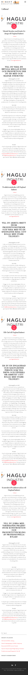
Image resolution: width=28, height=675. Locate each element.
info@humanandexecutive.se (9, 155)
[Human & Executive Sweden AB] (6, 4)
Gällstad (14, 36)
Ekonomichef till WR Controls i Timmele (9, 646)
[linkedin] (12, 665)
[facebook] (15, 665)
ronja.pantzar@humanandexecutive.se (10, 153)
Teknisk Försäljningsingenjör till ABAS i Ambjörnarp (11, 643)
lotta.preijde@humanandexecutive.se (10, 460)
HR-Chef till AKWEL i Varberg (7, 641)
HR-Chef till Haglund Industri (13, 332)
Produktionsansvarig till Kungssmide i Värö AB (10, 651)
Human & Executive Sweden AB (8, 668)
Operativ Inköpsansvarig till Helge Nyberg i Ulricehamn (12, 648)
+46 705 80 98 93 (10, 670)
